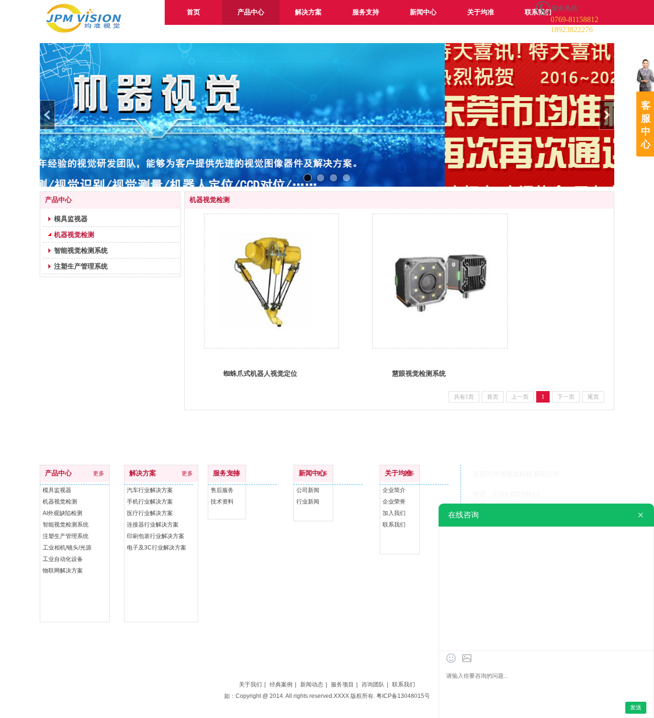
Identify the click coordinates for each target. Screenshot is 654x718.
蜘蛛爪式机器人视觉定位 (260, 373)
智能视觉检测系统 (66, 524)
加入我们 (394, 513)
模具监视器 (57, 490)
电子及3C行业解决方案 (156, 547)
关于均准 (398, 473)
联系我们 (394, 524)
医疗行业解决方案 (150, 513)
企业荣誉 (394, 501)
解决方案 (142, 473)
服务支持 (226, 473)
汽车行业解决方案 (150, 490)
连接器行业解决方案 (153, 524)
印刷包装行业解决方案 (155, 536)
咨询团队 (372, 684)
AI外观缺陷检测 (62, 513)
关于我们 (250, 684)
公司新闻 (307, 490)
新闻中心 (312, 473)
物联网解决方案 (63, 570)
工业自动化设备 (63, 559)
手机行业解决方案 (150, 501)
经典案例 (281, 684)
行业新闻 (307, 501)
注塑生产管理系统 (66, 536)
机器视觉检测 (60, 501)
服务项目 (342, 684)
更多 (98, 473)
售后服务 (222, 490)
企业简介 (394, 490)
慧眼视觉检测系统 (419, 373)
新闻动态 (311, 684)
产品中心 (58, 473)
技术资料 (222, 501)
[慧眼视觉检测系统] (439, 280)
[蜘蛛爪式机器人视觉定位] (271, 280)
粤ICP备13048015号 (403, 696)
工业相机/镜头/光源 (67, 547)
